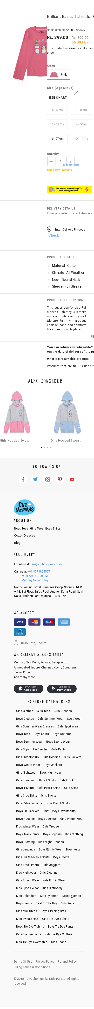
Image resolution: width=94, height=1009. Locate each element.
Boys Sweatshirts (64, 811)
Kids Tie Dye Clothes (58, 934)
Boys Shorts (61, 857)
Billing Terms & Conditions (32, 967)
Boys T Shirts (25, 788)
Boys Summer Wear (29, 741)
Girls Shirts (71, 788)
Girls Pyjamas (49, 896)
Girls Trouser (51, 826)
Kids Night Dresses (51, 842)
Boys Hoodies (25, 818)
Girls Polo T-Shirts (48, 788)
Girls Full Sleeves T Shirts (33, 857)
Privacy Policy (45, 961)
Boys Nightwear (50, 772)
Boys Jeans (24, 903)
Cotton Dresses (24, 535)
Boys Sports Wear (58, 741)
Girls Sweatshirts (27, 757)
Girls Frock (67, 780)
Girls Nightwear (26, 772)
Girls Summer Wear (50, 718)
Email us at (38, 564)
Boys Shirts (52, 528)
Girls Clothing (49, 872)
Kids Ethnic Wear (54, 880)
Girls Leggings (25, 849)
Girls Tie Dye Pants (28, 934)
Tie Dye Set (40, 749)
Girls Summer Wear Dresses (35, 726)
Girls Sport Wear (68, 726)
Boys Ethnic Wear (50, 849)
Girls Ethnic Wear (27, 880)
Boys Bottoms (62, 734)
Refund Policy (67, 961)
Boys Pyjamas (71, 896)
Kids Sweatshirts (27, 919)
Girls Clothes (24, 711)
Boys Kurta (73, 849)
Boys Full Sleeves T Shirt (32, 811)
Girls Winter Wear (71, 818)
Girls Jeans (58, 942)
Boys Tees (21, 528)
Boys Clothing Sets (53, 911)
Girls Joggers (51, 865)
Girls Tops (22, 749)
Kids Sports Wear (27, 888)
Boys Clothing (25, 842)
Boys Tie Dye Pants (61, 926)
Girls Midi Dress (26, 911)
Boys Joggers (52, 834)
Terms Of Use (23, 961)
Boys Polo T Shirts (58, 803)
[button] (42, 447)
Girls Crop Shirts (26, 795)
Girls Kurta (67, 903)
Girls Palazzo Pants (29, 803)
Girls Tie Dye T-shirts (55, 919)
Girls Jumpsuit (25, 780)
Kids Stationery (52, 888)
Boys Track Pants (28, 834)
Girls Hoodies (51, 757)
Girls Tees (36, 528)
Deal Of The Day (46, 903)
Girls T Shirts (47, 780)
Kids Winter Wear (27, 826)
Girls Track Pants (27, 865)
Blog (17, 542)
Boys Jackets (53, 765)
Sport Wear (74, 718)
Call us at (32, 571)
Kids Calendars (26, 896)
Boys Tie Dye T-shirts (30, 926)
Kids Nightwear (26, 872)
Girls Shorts (48, 795)
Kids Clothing (74, 834)
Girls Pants (58, 749)
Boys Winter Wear (28, 765)
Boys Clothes (25, 718)
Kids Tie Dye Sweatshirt (31, 942)
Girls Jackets (72, 757)
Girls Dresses (63, 711)
